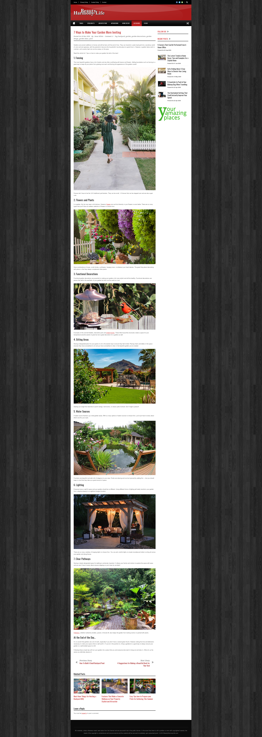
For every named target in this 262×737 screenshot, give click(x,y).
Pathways (77, 633)
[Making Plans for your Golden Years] (188, 23)
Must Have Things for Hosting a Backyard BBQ (85, 697)
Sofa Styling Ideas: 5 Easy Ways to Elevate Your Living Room (176, 71)
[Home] (74, 23)
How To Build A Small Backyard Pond (92, 663)
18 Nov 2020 (85, 36)
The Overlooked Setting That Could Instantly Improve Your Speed (177, 95)
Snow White (99, 36)
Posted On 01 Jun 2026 (174, 63)
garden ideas (83, 39)
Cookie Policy (95, 2)
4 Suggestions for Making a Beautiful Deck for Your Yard (133, 664)
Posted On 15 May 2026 (174, 77)
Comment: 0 (109, 36)
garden (128, 36)
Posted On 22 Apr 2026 (174, 87)
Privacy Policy (84, 2)
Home (75, 2)
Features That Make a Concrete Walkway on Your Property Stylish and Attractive (113, 699)
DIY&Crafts (90, 23)
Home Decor (125, 23)
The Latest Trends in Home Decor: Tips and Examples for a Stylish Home (177, 58)
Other (146, 23)
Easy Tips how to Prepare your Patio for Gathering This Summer (141, 697)
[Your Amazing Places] (173, 121)
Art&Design (114, 23)
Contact (104, 2)
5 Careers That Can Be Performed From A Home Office (172, 46)
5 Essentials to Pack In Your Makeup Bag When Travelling (177, 83)
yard (91, 39)
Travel (81, 23)
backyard (121, 36)
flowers (108, 204)
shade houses (110, 333)
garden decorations (139, 36)
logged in (84, 713)
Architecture (103, 23)
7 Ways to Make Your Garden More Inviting (97, 32)
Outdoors (137, 23)
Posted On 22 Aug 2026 (164, 50)
